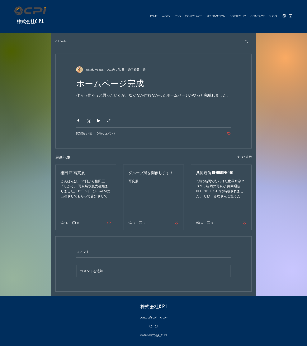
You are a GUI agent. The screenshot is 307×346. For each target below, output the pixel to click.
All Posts (60, 41)
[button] (246, 41)
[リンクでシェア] (109, 121)
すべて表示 (244, 157)
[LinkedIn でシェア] (99, 121)
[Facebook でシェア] (78, 121)
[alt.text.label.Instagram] (284, 16)
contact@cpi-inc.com (154, 317)
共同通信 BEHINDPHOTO (214, 172)
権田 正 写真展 (73, 172)
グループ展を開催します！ (151, 172)
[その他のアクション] (228, 69)
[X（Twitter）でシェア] (88, 121)
